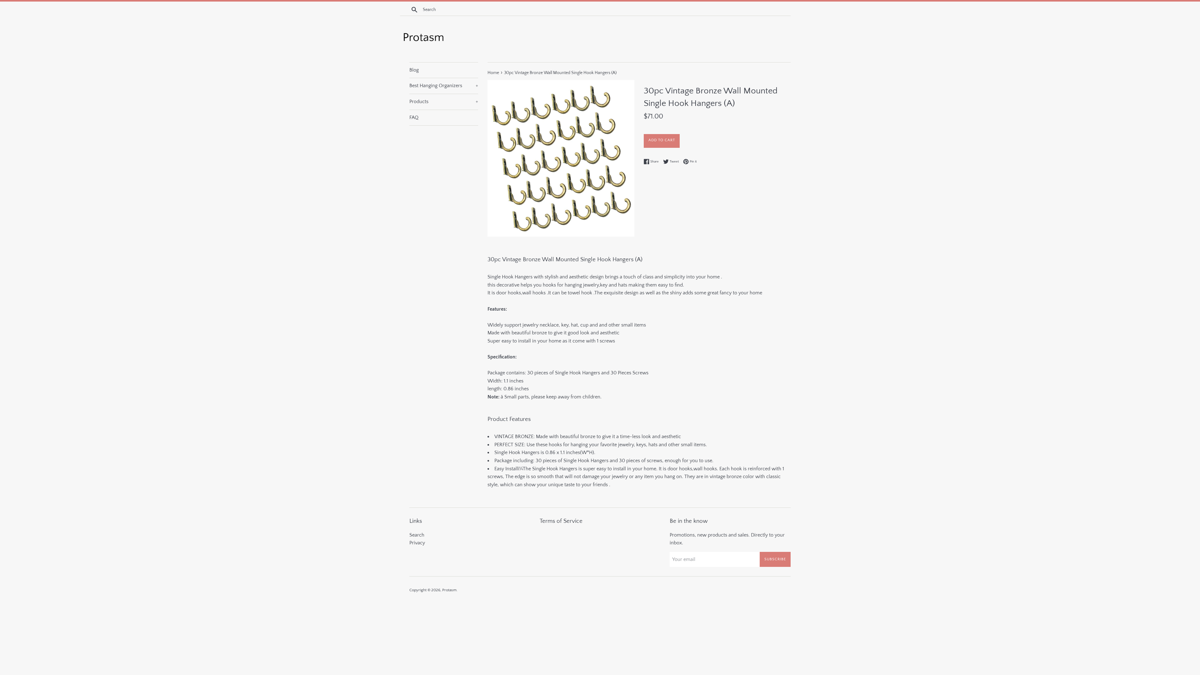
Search (416, 535)
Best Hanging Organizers (443, 85)
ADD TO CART (661, 140)
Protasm (449, 590)
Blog (414, 70)
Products (443, 101)
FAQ (413, 117)
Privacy (417, 543)
